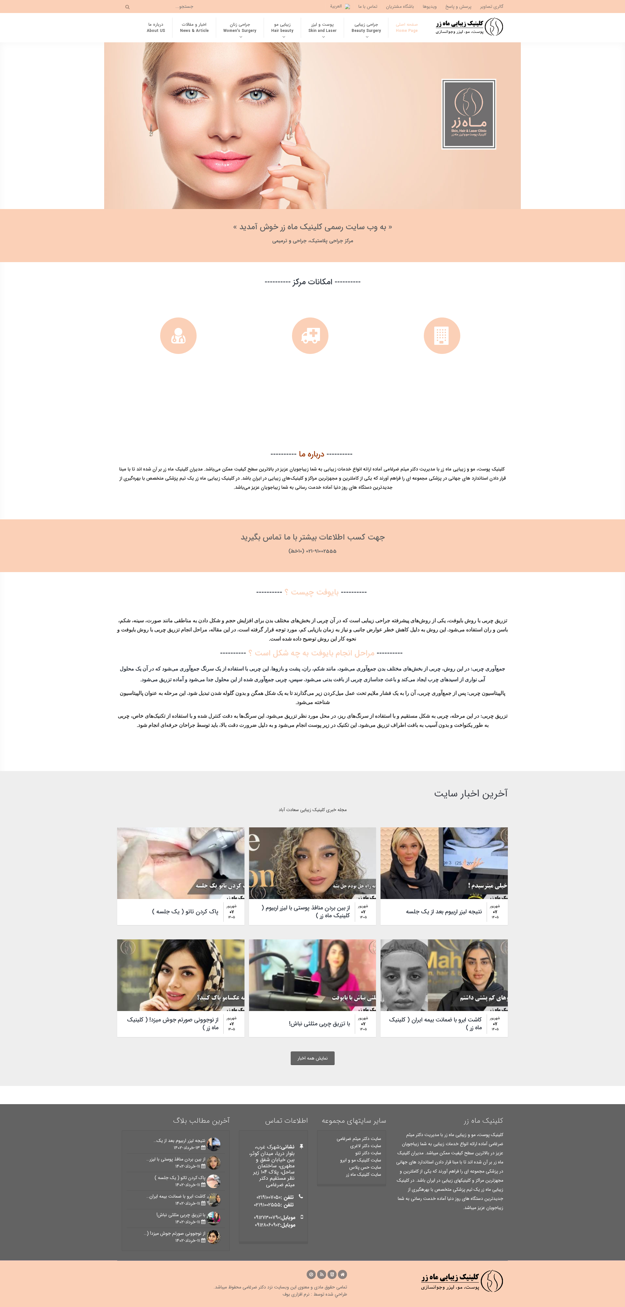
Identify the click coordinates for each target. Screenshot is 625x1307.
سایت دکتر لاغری (365, 1145)
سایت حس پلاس (365, 1167)
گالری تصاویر (492, 6)
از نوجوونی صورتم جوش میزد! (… (174, 1233)
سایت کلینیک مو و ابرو (360, 1160)
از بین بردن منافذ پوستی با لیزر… (175, 1159)
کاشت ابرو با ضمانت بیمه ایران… (175, 1196)
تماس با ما (367, 6)
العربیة (336, 6)
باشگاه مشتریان (400, 6)
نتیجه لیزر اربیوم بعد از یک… (179, 1140)
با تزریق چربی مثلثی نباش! (181, 1214)
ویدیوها (430, 6)
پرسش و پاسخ (458, 6)
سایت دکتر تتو (368, 1153)
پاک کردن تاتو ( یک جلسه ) (180, 1177)
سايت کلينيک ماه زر (363, 1174)
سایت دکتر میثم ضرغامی (359, 1138)
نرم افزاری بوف (296, 1294)
